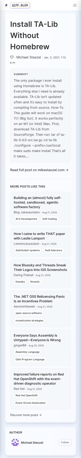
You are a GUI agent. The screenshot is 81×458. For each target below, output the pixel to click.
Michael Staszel (28, 57)
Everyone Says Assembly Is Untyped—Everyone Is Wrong (37, 337)
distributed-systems (28, 250)
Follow (65, 442)
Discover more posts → (26, 415)
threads (34, 281)
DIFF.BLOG (20, 5)
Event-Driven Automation (30, 402)
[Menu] (75, 5)
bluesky (20, 281)
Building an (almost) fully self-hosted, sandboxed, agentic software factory (37, 202)
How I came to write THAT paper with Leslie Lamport (39, 236)
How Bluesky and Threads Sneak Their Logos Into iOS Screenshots (40, 267)
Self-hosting (49, 218)
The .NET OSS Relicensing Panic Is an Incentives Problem (39, 298)
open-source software (29, 313)
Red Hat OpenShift (26, 395)
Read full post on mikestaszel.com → (39, 170)
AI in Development (26, 218)
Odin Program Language (30, 359)
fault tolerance (53, 250)
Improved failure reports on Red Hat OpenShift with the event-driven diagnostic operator (39, 378)
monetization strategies (29, 320)
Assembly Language (27, 351)
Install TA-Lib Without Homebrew (34, 35)
